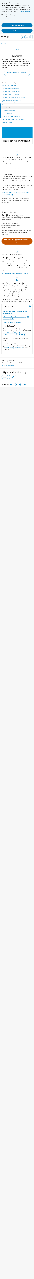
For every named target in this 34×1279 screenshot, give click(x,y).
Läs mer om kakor (24, 11)
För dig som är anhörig (9, 85)
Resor (4, 43)
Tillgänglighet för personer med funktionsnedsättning (11, 101)
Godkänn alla (17, 31)
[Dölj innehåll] (30, 306)
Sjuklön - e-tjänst (7, 122)
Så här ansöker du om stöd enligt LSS (13, 119)
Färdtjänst (7, 108)
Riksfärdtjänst (8, 113)
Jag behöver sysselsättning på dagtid (13, 97)
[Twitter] (16, 384)
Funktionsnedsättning (9, 83)
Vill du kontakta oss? (7, 365)
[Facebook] (11, 384)
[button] (23, 37)
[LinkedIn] (20, 384)
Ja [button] (4, 377)
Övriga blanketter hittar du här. (12, 322)
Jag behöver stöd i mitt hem (10, 94)
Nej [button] (12, 377)
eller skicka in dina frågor (10, 333)
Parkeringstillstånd (9, 110)
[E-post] (25, 384)
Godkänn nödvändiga (17, 25)
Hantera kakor (5, 19)
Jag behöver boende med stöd (11, 91)
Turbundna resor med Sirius (12, 116)
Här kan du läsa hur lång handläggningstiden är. (15, 273)
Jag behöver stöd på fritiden (10, 88)
